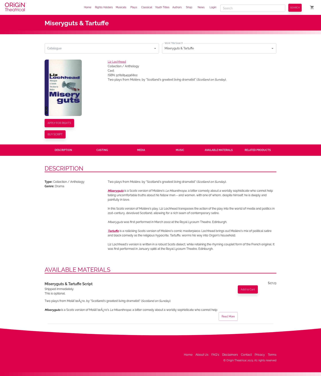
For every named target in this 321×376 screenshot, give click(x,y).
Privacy (260, 354)
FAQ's (215, 354)
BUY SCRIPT (55, 134)
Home (87, 7)
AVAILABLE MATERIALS (219, 150)
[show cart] (312, 7)
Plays (133, 7)
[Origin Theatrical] (15, 7)
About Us (201, 354)
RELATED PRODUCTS (258, 150)
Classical (146, 7)
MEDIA (141, 150)
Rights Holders (104, 7)
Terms (272, 354)
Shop (189, 7)
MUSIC (180, 150)
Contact (246, 354)
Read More (228, 316)
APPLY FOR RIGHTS (59, 123)
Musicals (121, 7)
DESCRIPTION (63, 150)
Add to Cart (248, 289)
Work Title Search (174, 43)
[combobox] (99, 48)
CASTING (102, 150)
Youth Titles (162, 7)
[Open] (155, 48)
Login (213, 7)
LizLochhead (117, 61)
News (201, 7)
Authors (177, 7)
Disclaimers (230, 354)
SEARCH (295, 7)
